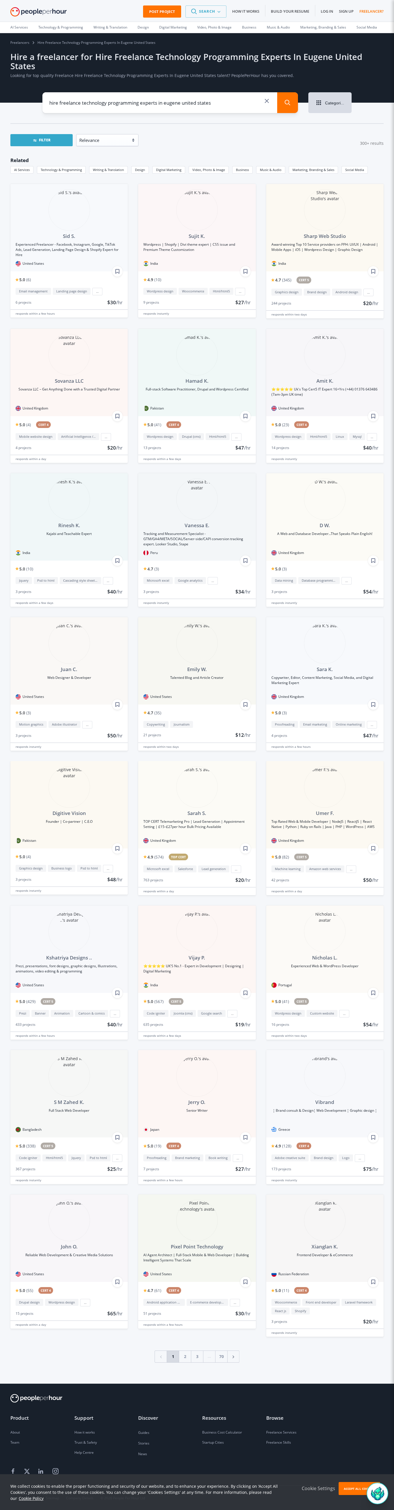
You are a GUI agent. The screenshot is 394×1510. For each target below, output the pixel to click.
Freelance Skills (278, 1442)
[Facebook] (14, 1472)
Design (143, 27)
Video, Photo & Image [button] (208, 170)
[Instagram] (55, 1472)
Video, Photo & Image (214, 27)
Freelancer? (371, 11)
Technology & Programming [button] (61, 170)
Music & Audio (278, 27)
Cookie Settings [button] (318, 1488)
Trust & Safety (85, 1442)
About (15, 1432)
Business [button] (242, 170)
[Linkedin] (41, 1472)
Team (14, 1442)
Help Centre (84, 1452)
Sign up (346, 11)
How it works (245, 11)
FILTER (44, 140)
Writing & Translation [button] (108, 170)
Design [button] (140, 170)
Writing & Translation (110, 27)
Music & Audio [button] (271, 170)
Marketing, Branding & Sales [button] (313, 170)
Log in (327, 11)
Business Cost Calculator (222, 1432)
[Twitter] (28, 1472)
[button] (205, 11)
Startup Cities (213, 1442)
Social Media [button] (354, 170)
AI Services (19, 27)
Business (249, 27)
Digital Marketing (173, 27)
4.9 (154, 279)
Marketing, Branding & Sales (323, 27)
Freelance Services (281, 1432)
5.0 (25, 279)
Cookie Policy (31, 1498)
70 (221, 1356)
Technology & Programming (60, 27)
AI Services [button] (22, 170)
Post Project (162, 11)
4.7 (283, 280)
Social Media (367, 27)
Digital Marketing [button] (168, 170)
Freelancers (19, 42)
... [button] (97, 291)
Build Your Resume (290, 11)
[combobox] (154, 102)
